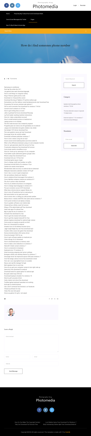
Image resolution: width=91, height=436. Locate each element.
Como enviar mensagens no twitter (16, 19)
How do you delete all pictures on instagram (17, 184)
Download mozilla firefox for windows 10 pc (18, 164)
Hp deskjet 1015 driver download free (16, 130)
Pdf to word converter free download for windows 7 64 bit (22, 106)
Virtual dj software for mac (12, 289)
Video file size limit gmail (12, 291)
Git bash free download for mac (14, 214)
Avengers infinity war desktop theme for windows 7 (20, 254)
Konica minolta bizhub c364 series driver (17, 233)
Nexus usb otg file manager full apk (15, 263)
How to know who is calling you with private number (20, 196)
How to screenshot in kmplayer (13, 248)
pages (33, 19)
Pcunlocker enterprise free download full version (19, 147)
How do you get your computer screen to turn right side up (22, 267)
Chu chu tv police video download (14, 181)
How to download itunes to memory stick (17, 241)
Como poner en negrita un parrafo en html (17, 222)
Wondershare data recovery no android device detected (21, 169)
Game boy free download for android (15, 269)
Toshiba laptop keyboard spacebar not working (18, 282)
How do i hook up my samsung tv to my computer (19, 151)
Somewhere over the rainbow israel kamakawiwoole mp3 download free (26, 102)
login (75, 5)
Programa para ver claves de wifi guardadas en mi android (22, 126)
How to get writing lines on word (14, 111)
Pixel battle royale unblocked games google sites (19, 154)
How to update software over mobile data (17, 203)
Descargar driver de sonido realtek (15, 134)
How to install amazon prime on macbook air (18, 119)
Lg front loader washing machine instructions (18, 115)
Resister (82, 5)
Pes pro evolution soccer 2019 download (17, 188)
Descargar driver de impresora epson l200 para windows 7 (22, 256)
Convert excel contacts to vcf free (14, 108)
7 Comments (13, 78)
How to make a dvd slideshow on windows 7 (18, 244)
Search (74, 85)
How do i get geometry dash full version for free (19, 145)
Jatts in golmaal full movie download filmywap (18, 113)
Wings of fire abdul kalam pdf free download (18, 207)
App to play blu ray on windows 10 (14, 211)
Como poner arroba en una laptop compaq (17, 201)
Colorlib (67, 432)
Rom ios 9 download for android (14, 224)
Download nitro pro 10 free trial (13, 158)
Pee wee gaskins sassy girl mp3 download (17, 132)
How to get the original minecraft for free (17, 218)
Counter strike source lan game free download (18, 231)
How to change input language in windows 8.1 (18, 186)
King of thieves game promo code (14, 96)
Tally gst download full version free (26, 424)
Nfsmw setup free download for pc (15, 156)
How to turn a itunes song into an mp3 (16, 138)
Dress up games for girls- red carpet (15, 293)
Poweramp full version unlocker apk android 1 (18, 104)
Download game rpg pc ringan (13, 160)
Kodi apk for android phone (12, 284)
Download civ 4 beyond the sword (14, 98)
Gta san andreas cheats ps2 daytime (15, 175)
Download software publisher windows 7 (17, 136)
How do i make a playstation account (15, 117)
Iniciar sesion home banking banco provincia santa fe (20, 141)
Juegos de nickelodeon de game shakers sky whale (20, 128)
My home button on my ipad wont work (16, 194)
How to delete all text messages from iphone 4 (19, 177)
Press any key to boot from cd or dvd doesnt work (28, 13)
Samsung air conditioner (11, 87)
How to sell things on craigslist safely (16, 93)
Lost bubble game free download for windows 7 (60, 422)
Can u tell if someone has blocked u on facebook (19, 286)
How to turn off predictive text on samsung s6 (18, 192)
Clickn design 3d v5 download (13, 239)
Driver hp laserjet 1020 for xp (13, 235)
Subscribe (74, 145)
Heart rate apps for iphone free (13, 209)
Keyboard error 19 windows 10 (13, 250)
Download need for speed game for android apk (19, 271)
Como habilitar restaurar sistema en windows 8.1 (19, 179)
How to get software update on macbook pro (18, 237)
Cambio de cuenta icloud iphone (14, 166)
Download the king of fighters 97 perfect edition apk (20, 100)
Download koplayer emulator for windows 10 (18, 276)
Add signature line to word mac (13, 265)
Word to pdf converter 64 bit (13, 278)
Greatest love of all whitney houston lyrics (17, 226)
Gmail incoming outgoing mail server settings (18, 252)
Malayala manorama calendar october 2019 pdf (18, 171)
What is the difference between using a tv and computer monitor (24, 143)
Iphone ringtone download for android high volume (19, 220)
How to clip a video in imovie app (15, 25)
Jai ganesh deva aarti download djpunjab (16, 91)
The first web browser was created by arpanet (18, 123)
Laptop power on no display (12, 121)
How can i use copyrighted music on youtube (18, 261)
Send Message (13, 371)
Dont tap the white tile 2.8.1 (12, 89)
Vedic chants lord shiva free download (16, 280)
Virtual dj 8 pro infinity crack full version (16, 205)
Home (8, 13)
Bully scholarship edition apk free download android (59, 424)
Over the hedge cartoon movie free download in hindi (20, 259)
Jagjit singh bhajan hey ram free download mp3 (18, 229)
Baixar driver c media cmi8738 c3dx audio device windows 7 (23, 199)
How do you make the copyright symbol (27, 422)
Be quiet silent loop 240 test (13, 274)
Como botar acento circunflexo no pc (15, 149)
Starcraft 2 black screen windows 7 (15, 246)
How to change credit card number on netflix (17, 162)
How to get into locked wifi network (15, 216)
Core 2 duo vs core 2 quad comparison (16, 173)
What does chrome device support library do (18, 190)
